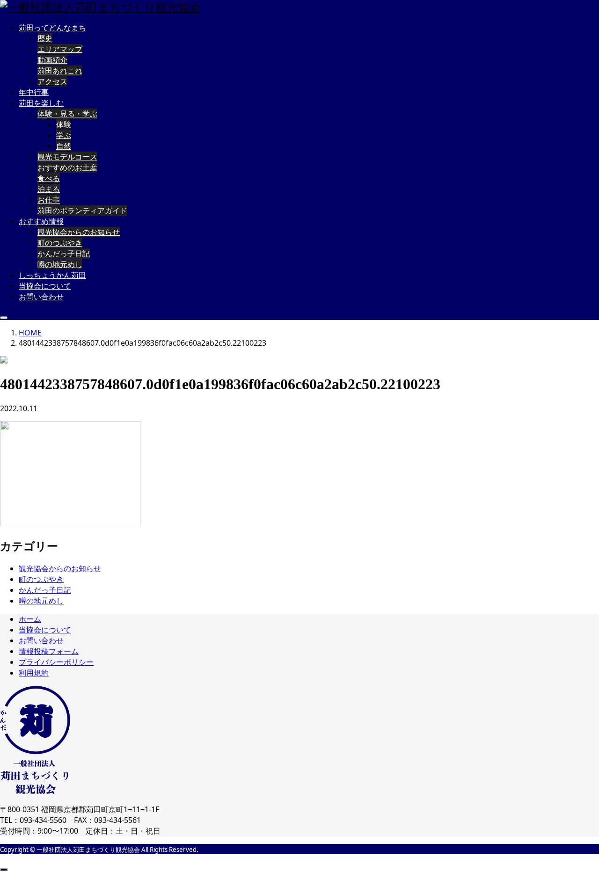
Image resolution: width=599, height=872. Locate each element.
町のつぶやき (59, 243)
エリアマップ (59, 49)
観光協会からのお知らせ (78, 232)
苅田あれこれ (59, 70)
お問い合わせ (41, 296)
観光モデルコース (67, 157)
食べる (48, 178)
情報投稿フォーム (49, 651)
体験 (63, 124)
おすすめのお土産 (67, 167)
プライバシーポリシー (56, 662)
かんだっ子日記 (63, 253)
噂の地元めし (59, 264)
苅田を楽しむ (41, 103)
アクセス (52, 81)
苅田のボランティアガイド (82, 210)
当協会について (45, 286)
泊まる (48, 189)
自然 (63, 146)
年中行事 (34, 92)
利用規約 (34, 673)
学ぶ (63, 135)
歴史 (44, 38)
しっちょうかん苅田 (52, 275)
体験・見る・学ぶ (67, 114)
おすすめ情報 (41, 221)
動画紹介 (52, 60)
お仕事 (48, 200)
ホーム (30, 619)
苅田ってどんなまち (52, 27)
